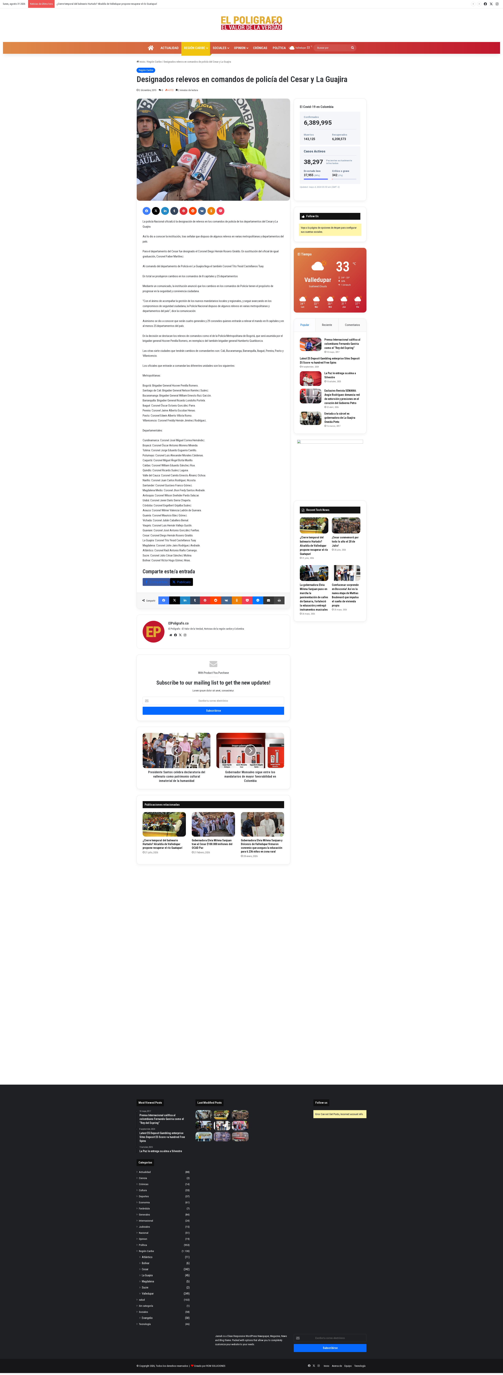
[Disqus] (213, 919)
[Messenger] (257, 600)
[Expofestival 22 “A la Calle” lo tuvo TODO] (240, 1136)
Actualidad (170, 48)
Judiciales (144, 1226)
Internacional (146, 1220)
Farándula (144, 1208)
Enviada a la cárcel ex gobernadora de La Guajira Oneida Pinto (339, 417)
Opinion (239, 48)
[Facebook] (147, 211)
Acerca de (337, 1365)
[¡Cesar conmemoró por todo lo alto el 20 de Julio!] (346, 525)
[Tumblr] (174, 211)
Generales (144, 1214)
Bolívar (145, 1263)
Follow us (321, 1102)
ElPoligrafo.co (178, 623)
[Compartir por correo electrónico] (268, 600)
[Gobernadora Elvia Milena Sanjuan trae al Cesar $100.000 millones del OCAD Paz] (213, 824)
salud (142, 1299)
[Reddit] (193, 211)
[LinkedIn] (165, 211)
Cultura (143, 1190)
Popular (304, 325)
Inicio (142, 61)
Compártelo (159, 582)
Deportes (144, 1196)
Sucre (145, 1287)
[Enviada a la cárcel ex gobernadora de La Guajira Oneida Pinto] (310, 418)
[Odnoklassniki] (211, 211)
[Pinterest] (183, 211)
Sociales (219, 48)
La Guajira (147, 1275)
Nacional (143, 1232)
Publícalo (184, 582)
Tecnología (145, 1324)
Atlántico (147, 1257)
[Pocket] (220, 211)
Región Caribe (194, 48)
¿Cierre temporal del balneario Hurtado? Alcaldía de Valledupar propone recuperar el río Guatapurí (162, 844)
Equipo (348, 1365)
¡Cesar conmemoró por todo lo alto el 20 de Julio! (345, 541)
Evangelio (147, 1317)
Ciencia (143, 1178)
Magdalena (148, 1281)
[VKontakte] (202, 211)
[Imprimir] (279, 600)
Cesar (145, 1269)
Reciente (327, 325)
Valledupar (148, 1293)
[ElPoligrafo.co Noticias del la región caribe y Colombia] (251, 23)
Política (279, 48)
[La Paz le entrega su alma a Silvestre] (310, 378)
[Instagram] (185, 635)
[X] (156, 211)
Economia (144, 1202)
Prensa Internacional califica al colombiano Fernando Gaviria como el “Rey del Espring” (342, 343)
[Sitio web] (170, 635)
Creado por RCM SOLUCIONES (209, 1365)
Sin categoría (146, 1305)
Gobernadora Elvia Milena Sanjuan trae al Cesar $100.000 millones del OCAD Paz (212, 844)
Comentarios (352, 325)
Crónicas (260, 48)
